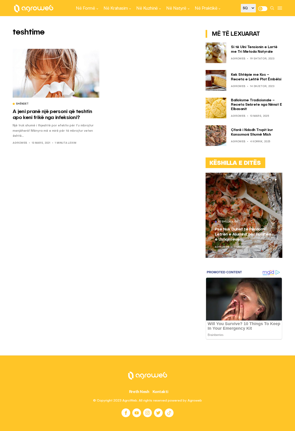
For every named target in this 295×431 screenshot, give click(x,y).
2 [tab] (273, 179)
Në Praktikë (206, 8)
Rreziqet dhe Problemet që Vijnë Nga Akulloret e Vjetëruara (242, 234)
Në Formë (85, 8)
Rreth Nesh (139, 391)
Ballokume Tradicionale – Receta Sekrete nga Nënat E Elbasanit (256, 105)
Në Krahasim (115, 8)
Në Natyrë (176, 8)
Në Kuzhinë (147, 8)
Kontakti (160, 391)
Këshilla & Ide (229, 222)
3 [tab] (275, 179)
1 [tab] (270, 180)
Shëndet (22, 104)
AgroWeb (20, 143)
